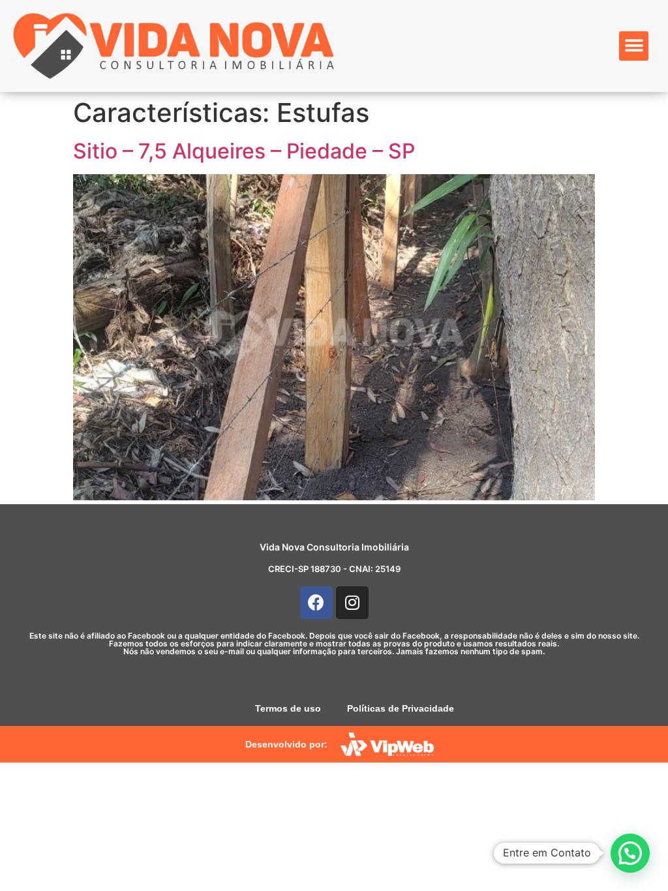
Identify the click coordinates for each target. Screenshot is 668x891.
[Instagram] (352, 602)
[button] (633, 46)
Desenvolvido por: (286, 744)
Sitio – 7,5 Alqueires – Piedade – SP (244, 151)
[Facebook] (316, 602)
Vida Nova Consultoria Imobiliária (334, 546)
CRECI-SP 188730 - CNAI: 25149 (334, 569)
